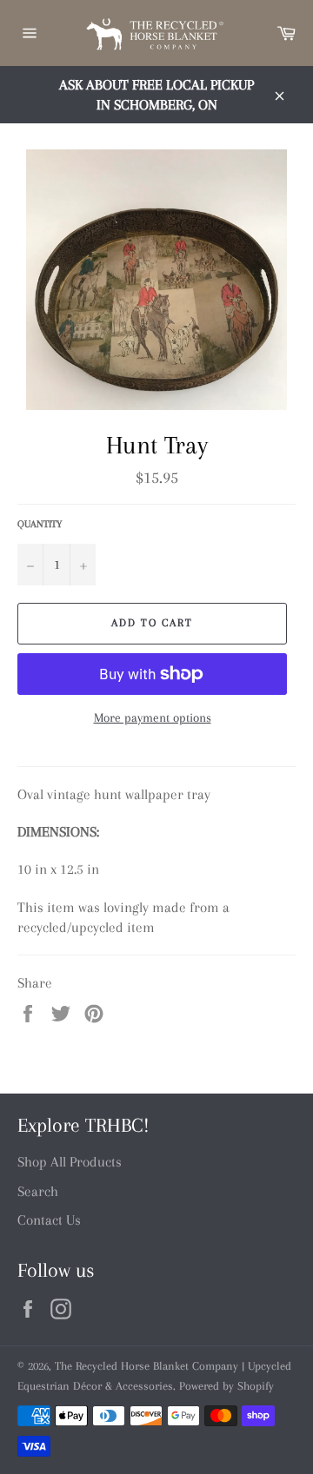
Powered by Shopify (226, 1385)
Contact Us (49, 1220)
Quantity (39, 524)
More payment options (152, 717)
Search (37, 1191)
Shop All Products (69, 1161)
